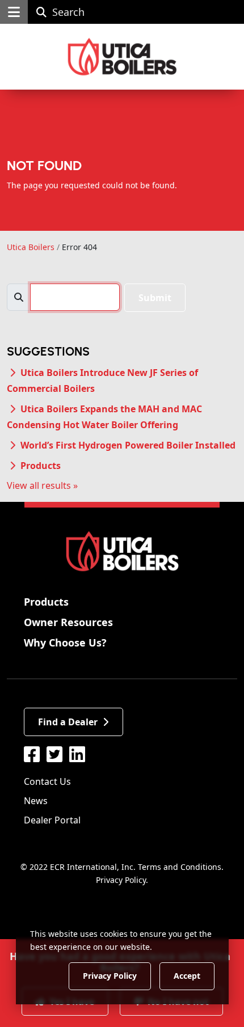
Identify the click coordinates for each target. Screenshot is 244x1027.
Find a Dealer (68, 722)
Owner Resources (68, 622)
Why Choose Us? (65, 642)
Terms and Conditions (179, 866)
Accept (187, 975)
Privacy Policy (121, 879)
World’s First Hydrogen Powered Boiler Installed (127, 445)
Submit (154, 297)
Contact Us (47, 781)
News (36, 800)
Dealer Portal (52, 820)
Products (40, 465)
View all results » (42, 485)
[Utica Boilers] (122, 57)
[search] (75, 297)
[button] (14, 12)
